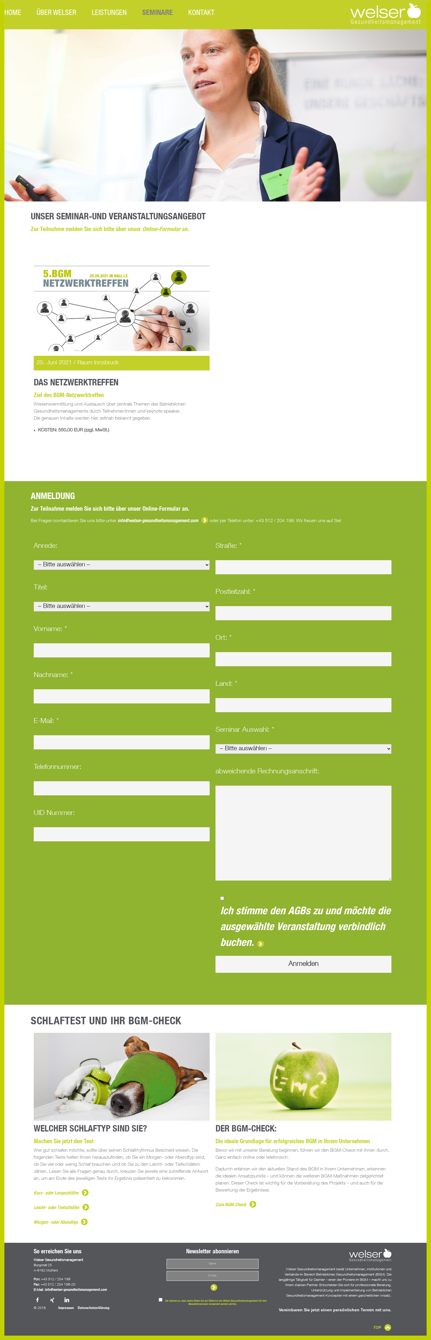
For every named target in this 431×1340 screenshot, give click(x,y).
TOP (377, 1327)
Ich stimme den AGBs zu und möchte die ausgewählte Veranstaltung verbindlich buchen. (305, 928)
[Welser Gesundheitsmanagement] (385, 14)
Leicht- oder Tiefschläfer (56, 1208)
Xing (52, 1300)
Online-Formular (161, 230)
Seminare (157, 13)
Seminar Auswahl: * (245, 730)
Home (12, 13)
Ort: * (224, 638)
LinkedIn (67, 1300)
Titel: (41, 588)
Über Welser (56, 13)
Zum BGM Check (231, 1205)
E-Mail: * (46, 721)
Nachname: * (53, 675)
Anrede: (45, 546)
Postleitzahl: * (235, 592)
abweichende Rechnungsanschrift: (267, 771)
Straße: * (229, 546)
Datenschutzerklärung (93, 1308)
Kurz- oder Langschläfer (56, 1193)
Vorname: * (50, 629)
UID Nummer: (54, 813)
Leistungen (109, 13)
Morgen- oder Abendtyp (56, 1223)
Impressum (66, 1308)
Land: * (226, 684)
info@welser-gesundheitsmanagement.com (158, 521)
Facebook (38, 1300)
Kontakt (201, 13)
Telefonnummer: (58, 767)
